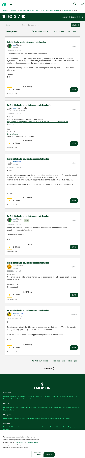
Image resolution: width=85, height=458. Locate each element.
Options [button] (73, 46)
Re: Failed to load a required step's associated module (28, 105)
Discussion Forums (27, 10)
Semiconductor (16, 399)
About (23, 418)
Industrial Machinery (66, 396)
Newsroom (44, 418)
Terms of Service (56, 407)
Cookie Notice (33, 442)
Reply (74, 89)
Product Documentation (19, 427)
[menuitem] (75, 4)
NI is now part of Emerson (11, 418)
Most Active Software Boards (48, 10)
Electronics (47, 396)
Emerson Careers (33, 418)
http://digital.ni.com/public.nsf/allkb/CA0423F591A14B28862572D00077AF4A (37, 122)
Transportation (27, 399)
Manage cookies (37, 453)
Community (13, 10)
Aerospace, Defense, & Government (31, 396)
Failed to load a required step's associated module (26, 42)
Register (64, 17)
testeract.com (12, 134)
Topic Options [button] (11, 32)
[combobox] (45, 25)
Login (73, 17)
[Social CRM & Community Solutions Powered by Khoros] (49, 368)
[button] (9, 89)
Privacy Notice (20, 442)
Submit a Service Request (65, 427)
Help (81, 17)
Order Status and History (28, 407)
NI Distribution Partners (10, 407)
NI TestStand (66, 10)
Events (68, 418)
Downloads (6, 427)
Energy (55, 396)
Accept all (49, 454)
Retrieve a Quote (43, 407)
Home (5, 10)
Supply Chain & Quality (57, 418)
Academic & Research (10, 396)
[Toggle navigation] (13, 4)
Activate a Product (49, 427)
